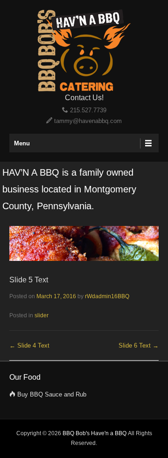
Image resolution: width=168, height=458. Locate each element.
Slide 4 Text (29, 345)
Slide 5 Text (28, 280)
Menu (22, 143)
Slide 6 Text (139, 345)
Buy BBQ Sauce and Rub (51, 394)
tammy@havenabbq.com (88, 120)
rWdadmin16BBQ (107, 296)
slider (42, 315)
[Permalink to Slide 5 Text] (84, 258)
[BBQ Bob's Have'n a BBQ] (84, 50)
